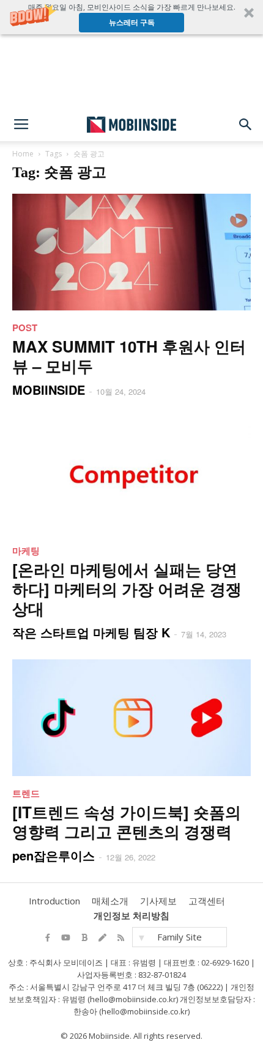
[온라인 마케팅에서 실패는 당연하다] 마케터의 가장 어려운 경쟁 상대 (127, 589)
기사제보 (158, 900)
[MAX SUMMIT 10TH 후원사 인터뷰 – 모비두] (131, 252)
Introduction (54, 900)
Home (23, 153)
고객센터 (206, 900)
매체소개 (110, 900)
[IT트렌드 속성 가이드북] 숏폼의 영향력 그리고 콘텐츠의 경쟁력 (126, 822)
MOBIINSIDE (48, 389)
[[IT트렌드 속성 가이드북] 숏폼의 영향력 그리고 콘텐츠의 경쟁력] (131, 717)
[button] (131, 17)
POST (24, 327)
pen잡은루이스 (53, 855)
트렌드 (26, 793)
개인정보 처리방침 (131, 915)
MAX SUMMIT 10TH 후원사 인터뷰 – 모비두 (129, 356)
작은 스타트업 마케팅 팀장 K (91, 632)
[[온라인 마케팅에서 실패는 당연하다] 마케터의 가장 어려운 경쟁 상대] (131, 475)
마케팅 (26, 550)
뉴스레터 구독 (132, 22)
